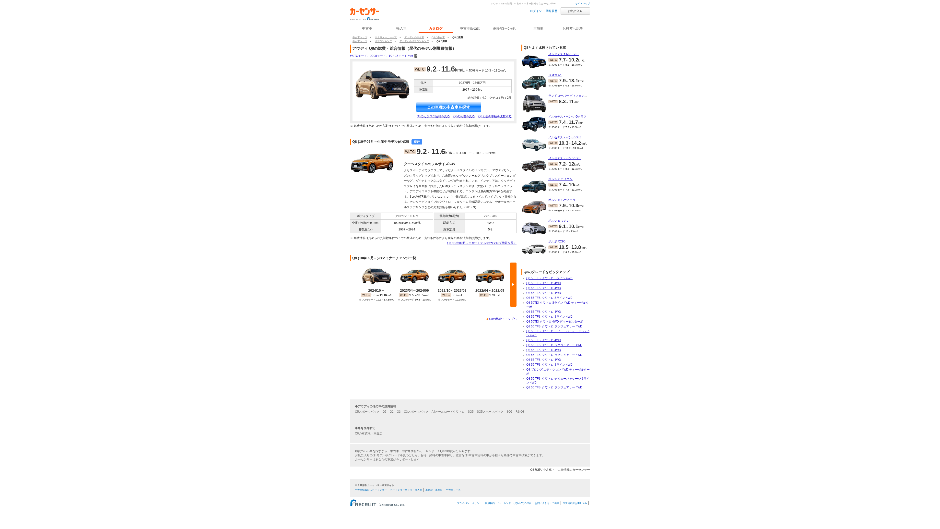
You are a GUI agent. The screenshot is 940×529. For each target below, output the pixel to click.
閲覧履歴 (551, 11)
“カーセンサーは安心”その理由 (514, 503)
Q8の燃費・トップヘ (503, 319)
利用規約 (490, 503)
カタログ (436, 28)
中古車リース (453, 490)
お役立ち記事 (573, 28)
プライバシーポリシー (469, 503)
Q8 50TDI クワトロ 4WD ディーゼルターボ (554, 321)
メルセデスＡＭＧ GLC (563, 54)
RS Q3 (520, 411)
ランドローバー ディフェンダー (569, 95)
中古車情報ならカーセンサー (371, 490)
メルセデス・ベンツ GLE (564, 137)
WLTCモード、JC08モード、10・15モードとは (383, 56)
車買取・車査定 (434, 490)
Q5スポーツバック (367, 411)
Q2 (392, 411)
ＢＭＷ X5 (555, 75)
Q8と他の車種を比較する (495, 116)
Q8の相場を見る (464, 116)
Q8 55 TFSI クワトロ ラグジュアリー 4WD (554, 326)
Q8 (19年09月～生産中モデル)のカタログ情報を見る (482, 243)
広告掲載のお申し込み (575, 503)
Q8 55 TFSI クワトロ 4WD (543, 283)
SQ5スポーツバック (490, 411)
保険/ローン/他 (504, 28)
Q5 (385, 411)
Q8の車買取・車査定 (368, 433)
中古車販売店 (470, 28)
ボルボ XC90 (556, 241)
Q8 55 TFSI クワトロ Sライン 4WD (549, 278)
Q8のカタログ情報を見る (433, 116)
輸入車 (401, 28)
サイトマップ (582, 3)
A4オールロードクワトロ (448, 411)
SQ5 (471, 411)
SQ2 (509, 411)
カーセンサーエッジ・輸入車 (406, 490)
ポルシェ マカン (559, 220)
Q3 (399, 411)
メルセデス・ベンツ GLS (564, 158)
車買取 (538, 28)
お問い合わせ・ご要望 (547, 503)
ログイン (536, 11)
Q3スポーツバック (416, 411)
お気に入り (575, 11)
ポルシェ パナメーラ (562, 200)
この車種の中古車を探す (448, 107)
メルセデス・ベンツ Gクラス (567, 116)
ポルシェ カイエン (560, 179)
